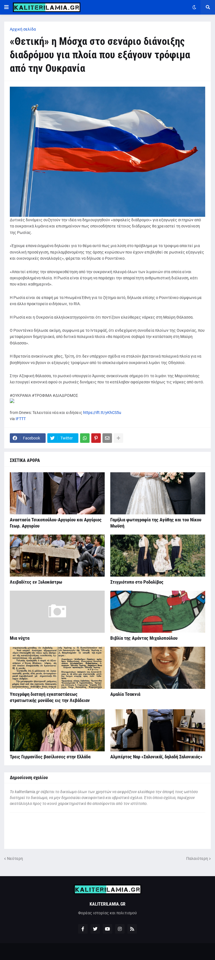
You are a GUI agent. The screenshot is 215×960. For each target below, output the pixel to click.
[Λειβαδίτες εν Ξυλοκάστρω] (57, 556)
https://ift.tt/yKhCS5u (102, 412)
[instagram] (120, 929)
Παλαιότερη (197, 858)
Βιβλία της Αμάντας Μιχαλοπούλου (143, 638)
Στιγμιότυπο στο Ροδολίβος (136, 582)
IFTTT (21, 418)
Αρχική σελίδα (23, 29)
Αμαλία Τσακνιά (125, 694)
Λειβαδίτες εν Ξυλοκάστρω (36, 582)
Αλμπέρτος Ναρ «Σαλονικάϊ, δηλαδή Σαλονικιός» (156, 756)
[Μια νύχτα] (57, 612)
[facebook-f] (83, 929)
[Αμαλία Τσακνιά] (157, 668)
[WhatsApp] (85, 438)
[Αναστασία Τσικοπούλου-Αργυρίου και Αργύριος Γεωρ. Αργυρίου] (57, 493)
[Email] (107, 438)
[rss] (132, 929)
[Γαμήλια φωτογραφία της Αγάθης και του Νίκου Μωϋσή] (157, 493)
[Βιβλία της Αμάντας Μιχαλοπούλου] (157, 612)
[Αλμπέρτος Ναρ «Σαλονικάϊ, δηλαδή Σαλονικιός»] (157, 730)
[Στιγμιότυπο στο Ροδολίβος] (157, 556)
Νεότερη (15, 858)
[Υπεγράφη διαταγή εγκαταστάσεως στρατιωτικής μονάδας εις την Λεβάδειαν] (57, 668)
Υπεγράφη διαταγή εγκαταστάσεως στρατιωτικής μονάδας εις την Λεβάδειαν (50, 697)
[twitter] (95, 929)
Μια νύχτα (19, 638)
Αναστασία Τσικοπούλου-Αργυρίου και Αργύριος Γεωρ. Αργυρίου (56, 523)
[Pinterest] (96, 438)
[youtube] (107, 929)
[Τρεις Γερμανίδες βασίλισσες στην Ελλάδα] (57, 730)
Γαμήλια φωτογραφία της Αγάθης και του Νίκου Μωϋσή (155, 523)
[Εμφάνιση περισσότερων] (118, 438)
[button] (6, 7)
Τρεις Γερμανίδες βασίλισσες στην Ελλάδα (50, 756)
